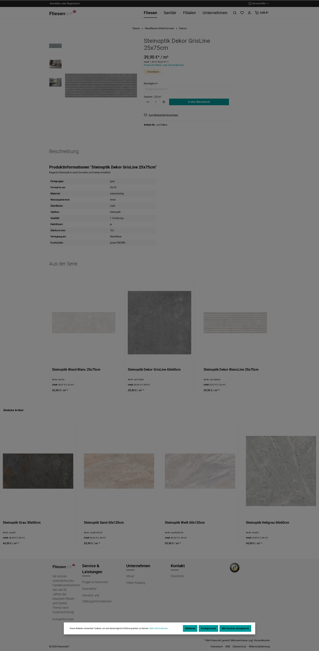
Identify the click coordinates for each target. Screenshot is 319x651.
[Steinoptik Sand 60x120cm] (119, 471)
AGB (227, 646)
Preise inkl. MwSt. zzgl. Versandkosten (164, 65)
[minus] (148, 102)
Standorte (177, 576)
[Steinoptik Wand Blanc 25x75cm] (83, 322)
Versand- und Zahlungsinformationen (97, 598)
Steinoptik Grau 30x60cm (22, 523)
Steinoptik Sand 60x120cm (104, 523)
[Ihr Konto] (249, 12)
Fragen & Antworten (95, 582)
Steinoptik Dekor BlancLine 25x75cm (231, 369)
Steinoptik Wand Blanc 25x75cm (76, 369)
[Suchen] (234, 12)
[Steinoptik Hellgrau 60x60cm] (281, 471)
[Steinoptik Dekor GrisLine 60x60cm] (159, 322)
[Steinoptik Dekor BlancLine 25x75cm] (235, 322)
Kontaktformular (63, 619)
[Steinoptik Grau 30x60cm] (38, 471)
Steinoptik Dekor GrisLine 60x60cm (154, 369)
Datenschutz (239, 646)
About (130, 576)
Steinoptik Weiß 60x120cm (185, 523)
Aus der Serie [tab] (63, 264)
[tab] (64, 151)
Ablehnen (190, 628)
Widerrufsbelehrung (259, 646)
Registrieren (73, 3)
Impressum (217, 646)
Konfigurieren (208, 628)
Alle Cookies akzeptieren (235, 628)
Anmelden (55, 3)
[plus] (164, 102)
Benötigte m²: (151, 83)
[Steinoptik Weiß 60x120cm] (200, 471)
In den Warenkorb (199, 101)
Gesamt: (148, 96)
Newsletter (89, 588)
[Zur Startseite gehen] (63, 13)
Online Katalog (135, 582)
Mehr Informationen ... (160, 628)
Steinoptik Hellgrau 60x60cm (267, 523)
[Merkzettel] (242, 12)
